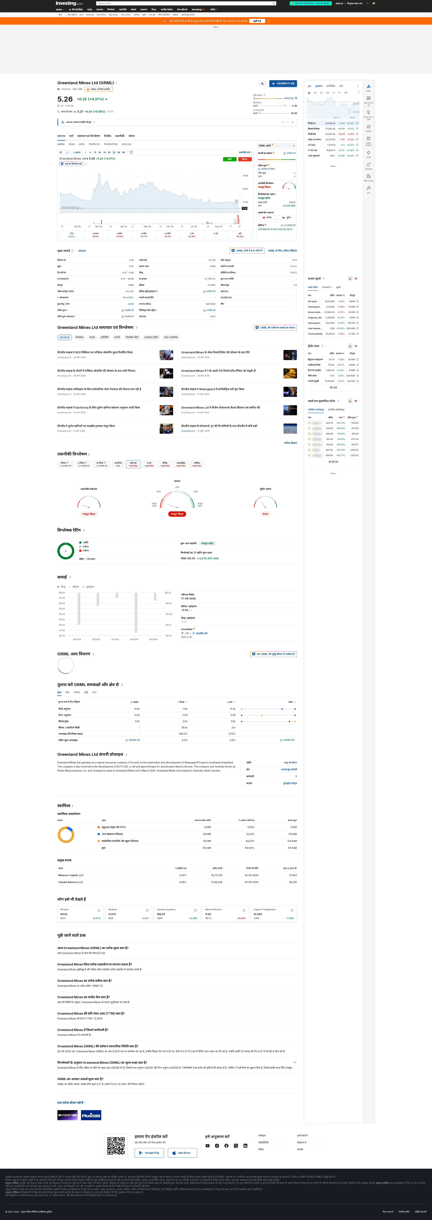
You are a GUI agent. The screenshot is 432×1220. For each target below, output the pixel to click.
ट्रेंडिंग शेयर (313, 346)
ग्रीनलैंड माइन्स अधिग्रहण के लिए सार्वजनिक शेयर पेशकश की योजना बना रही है (99, 389)
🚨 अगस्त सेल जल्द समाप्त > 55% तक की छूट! (311, 3)
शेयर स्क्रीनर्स (182, 9)
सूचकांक (318, 86)
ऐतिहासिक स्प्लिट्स (111, 144)
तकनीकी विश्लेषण (72, 454)
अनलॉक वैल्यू (288, 98)
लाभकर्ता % (327, 287)
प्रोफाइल (72, 144)
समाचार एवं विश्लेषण (88, 136)
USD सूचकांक (314, 155)
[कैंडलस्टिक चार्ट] (61, 152)
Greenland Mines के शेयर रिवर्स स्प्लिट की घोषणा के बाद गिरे (215, 352)
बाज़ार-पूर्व (90, 15)
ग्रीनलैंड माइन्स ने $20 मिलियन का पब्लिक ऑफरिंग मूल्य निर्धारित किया (95, 352)
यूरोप (144, 15)
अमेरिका (136, 15)
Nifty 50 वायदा (314, 139)
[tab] (65, 464)
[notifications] (368, 3)
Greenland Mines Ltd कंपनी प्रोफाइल (90, 754)
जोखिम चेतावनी (420, 1212)
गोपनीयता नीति (404, 1212)
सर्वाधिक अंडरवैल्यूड (316, 409)
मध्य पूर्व (152, 15)
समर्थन (300, 1149)
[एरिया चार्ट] (67, 152)
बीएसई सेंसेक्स (314, 128)
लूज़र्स (338, 287)
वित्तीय (107, 136)
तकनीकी (120, 136)
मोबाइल (262, 1135)
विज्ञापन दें (301, 1142)
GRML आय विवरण (73, 653)
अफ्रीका (175, 15)
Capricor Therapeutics (265, 909)
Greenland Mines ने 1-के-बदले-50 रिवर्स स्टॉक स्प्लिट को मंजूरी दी (218, 370)
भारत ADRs (126, 15)
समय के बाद (101, 15)
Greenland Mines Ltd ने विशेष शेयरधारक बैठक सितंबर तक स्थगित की (220, 407)
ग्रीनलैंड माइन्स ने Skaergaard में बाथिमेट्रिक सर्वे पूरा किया (212, 389)
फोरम (131, 136)
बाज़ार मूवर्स (314, 278)
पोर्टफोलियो (264, 1142)
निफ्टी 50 (312, 123)
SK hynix (64, 909)
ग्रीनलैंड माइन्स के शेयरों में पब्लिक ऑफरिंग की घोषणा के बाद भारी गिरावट (96, 370)
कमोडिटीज (331, 86)
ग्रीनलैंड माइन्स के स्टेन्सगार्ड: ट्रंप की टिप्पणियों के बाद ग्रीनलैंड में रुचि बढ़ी (219, 426)
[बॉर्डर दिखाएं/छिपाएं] (131, 152)
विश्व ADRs (113, 15)
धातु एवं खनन (290, 762)
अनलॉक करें (134, 740)
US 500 (311, 144)
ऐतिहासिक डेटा (94, 144)
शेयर (60, 14)
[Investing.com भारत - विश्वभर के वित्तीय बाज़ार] (69, 3)
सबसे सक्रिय (313, 287)
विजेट (261, 1149)
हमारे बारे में (302, 1135)
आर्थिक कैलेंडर (167, 9)
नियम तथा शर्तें (388, 1212)
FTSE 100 (312, 150)
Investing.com (188, 431)
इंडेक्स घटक (126, 144)
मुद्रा (309, 86)
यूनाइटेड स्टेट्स (290, 783)
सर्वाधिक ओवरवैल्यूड (336, 409)
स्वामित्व (82, 144)
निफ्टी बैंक (312, 134)
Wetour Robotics (213, 909)
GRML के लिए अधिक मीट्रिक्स (282, 250)
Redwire (113, 909)
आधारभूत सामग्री (289, 769)
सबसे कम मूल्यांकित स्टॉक (321, 400)
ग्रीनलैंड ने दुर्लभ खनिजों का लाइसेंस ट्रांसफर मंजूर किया (86, 426)
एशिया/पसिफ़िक (164, 15)
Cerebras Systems (166, 909)
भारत (81, 15)
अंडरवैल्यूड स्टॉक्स (188, 15)
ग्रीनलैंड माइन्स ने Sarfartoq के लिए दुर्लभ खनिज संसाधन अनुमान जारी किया (98, 407)
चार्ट (71, 136)
